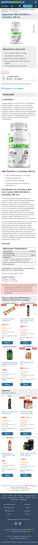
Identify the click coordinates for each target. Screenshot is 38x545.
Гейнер (11, 495)
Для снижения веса (23, 9)
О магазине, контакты (9, 504)
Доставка (27, 504)
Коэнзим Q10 (15, 499)
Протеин (4, 495)
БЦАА (15, 495)
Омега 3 (34, 497)
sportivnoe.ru (13, 2)
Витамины (28, 497)
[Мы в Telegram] (19, 523)
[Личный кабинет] (35, 6)
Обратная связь (9, 511)
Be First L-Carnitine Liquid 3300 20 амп (26, 412)
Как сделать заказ (9, 507)
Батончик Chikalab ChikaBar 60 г (8, 319)
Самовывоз (27, 511)
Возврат (27, 514)
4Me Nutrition (4, 11)
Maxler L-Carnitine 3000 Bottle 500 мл (9, 412)
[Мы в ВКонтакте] (14, 523)
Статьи (9, 514)
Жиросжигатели (12, 497)
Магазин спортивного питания (9, 9)
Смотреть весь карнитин (9, 393)
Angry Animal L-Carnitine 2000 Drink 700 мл (8, 455)
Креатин (20, 495)
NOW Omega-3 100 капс (26, 363)
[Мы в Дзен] (23, 523)
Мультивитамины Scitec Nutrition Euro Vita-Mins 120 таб (9, 364)
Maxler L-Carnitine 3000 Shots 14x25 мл (28, 454)
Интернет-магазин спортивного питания (19, 485)
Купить (7, 342)
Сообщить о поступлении (13, 88)
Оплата (27, 507)
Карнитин (32, 9)
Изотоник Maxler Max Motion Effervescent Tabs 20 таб (27, 320)
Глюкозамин (23, 499)
